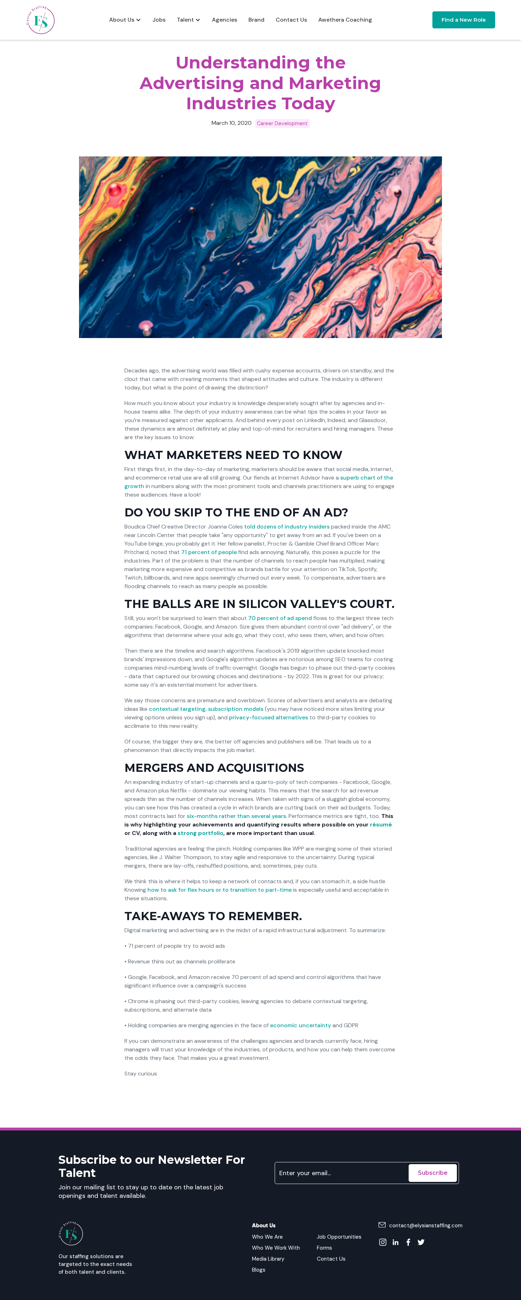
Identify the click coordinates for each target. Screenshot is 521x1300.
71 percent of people (209, 552)
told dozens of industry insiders (287, 526)
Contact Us (291, 19)
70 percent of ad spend (280, 618)
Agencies (224, 19)
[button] (125, 20)
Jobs (159, 19)
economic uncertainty (300, 1025)
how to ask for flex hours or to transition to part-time (219, 890)
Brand (256, 19)
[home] (40, 20)
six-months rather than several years (236, 816)
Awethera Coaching (345, 19)
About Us (121, 19)
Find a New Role (464, 19)
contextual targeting (177, 709)
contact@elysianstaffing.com (426, 1225)
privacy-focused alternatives (268, 717)
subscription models (235, 709)
